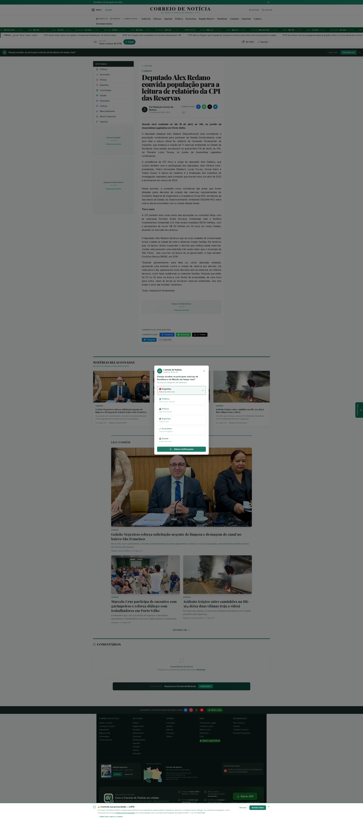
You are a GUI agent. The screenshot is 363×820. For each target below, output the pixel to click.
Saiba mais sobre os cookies (111, 817)
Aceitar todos (258, 808)
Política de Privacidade (125, 813)
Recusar (242, 808)
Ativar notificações (184, 449)
